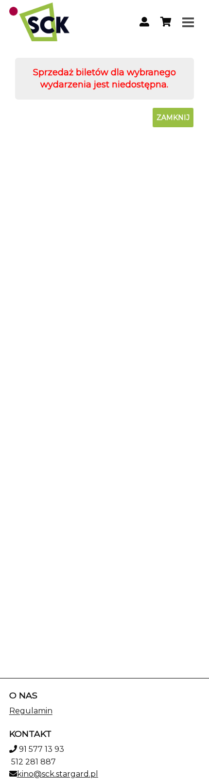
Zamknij (173, 117)
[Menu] (188, 22)
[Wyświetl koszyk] (165, 22)
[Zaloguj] (144, 22)
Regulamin (30, 710)
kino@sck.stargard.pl (57, 774)
